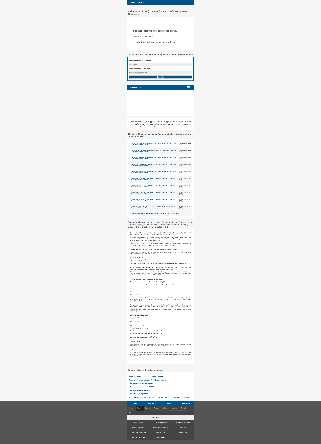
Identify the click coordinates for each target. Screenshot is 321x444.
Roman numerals (138, 422)
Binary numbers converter (138, 432)
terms (169, 403)
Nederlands (174, 408)
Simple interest (160, 437)
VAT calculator (182, 432)
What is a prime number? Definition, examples (147, 376)
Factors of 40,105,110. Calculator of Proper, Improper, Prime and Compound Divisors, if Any (153, 164)
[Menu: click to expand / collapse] (189, 87)
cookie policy (185, 403)
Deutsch (131, 408)
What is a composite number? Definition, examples (148, 380)
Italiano (165, 408)
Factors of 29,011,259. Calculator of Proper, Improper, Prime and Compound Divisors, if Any (153, 186)
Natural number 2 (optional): (140, 69)
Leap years (182, 427)
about (135, 403)
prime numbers (137, 2)
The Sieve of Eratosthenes (139, 390)
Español (147, 408)
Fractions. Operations (160, 422)
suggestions (152, 403)
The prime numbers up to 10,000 (141, 387)
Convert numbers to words (183, 422)
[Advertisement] (160, 104)
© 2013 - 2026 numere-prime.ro (160, 418)
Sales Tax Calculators (138, 437)
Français (156, 408)
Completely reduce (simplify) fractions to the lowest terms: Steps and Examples (159, 397)
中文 (130, 413)
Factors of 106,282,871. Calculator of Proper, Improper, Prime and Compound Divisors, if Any (153, 157)
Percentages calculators (160, 427)
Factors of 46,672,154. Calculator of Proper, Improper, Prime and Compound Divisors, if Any (153, 179)
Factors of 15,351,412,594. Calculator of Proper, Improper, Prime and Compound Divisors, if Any (153, 150)
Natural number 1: (140, 61)
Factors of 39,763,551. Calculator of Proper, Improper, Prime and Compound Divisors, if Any (153, 193)
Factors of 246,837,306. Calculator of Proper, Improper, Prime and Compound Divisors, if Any (153, 143)
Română (183, 408)
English (139, 408)
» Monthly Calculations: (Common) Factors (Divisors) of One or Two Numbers (155, 213)
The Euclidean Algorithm (138, 394)
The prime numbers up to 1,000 (141, 383)
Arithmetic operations (138, 427)
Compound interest (160, 432)
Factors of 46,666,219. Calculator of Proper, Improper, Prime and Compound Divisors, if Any (153, 200)
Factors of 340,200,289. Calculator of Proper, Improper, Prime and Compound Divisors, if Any (153, 171)
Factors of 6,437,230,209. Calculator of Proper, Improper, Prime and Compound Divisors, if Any (153, 207)
